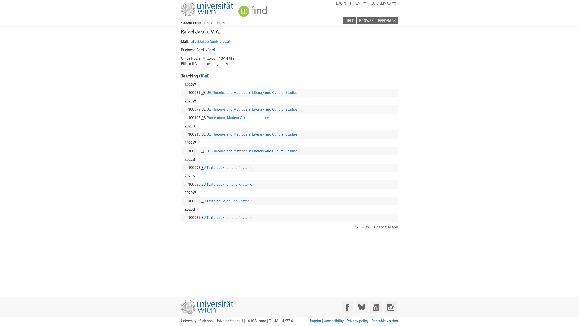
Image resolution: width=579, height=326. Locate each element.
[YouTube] (376, 307)
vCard (210, 50)
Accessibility (334, 321)
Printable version (384, 321)
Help (350, 21)
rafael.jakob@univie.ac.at (210, 41)
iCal (204, 76)
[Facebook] (347, 307)
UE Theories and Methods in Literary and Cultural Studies (251, 93)
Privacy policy (357, 321)
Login (341, 3)
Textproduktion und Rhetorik (229, 167)
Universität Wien (196, 4)
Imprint (315, 321)
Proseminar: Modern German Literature (238, 118)
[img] (253, 13)
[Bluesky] (362, 307)
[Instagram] (390, 307)
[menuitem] (361, 3)
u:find (206, 22)
